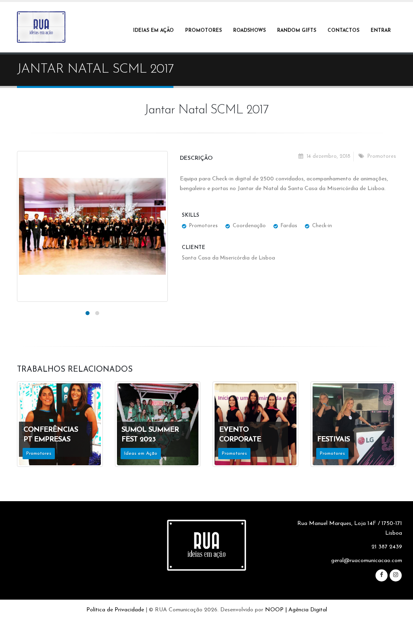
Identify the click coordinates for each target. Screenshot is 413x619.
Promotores (203, 30)
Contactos (343, 30)
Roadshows (249, 30)
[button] (87, 313)
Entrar (381, 30)
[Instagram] (396, 575)
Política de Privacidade (115, 610)
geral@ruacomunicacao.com (366, 561)
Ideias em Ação (153, 30)
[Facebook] (381, 575)
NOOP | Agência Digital (296, 610)
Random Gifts (296, 30)
